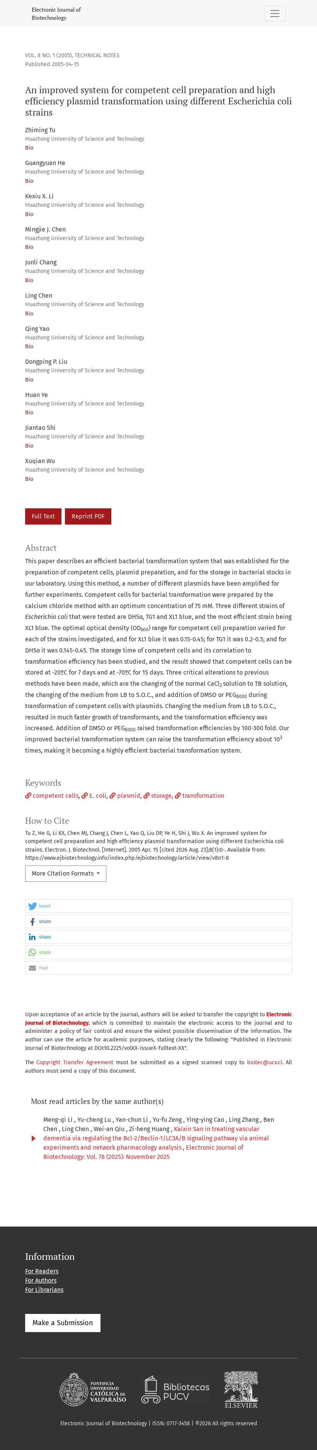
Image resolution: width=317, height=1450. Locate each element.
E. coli (97, 795)
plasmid (128, 795)
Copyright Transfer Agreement (74, 1062)
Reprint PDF (88, 516)
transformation (202, 795)
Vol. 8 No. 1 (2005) (48, 55)
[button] (158, 906)
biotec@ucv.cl (264, 1062)
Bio (29, 148)
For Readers (41, 1271)
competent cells (54, 795)
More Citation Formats (63, 873)
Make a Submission (62, 1323)
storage (161, 795)
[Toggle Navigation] (275, 13)
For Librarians (44, 1289)
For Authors (40, 1280)
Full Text (43, 516)
